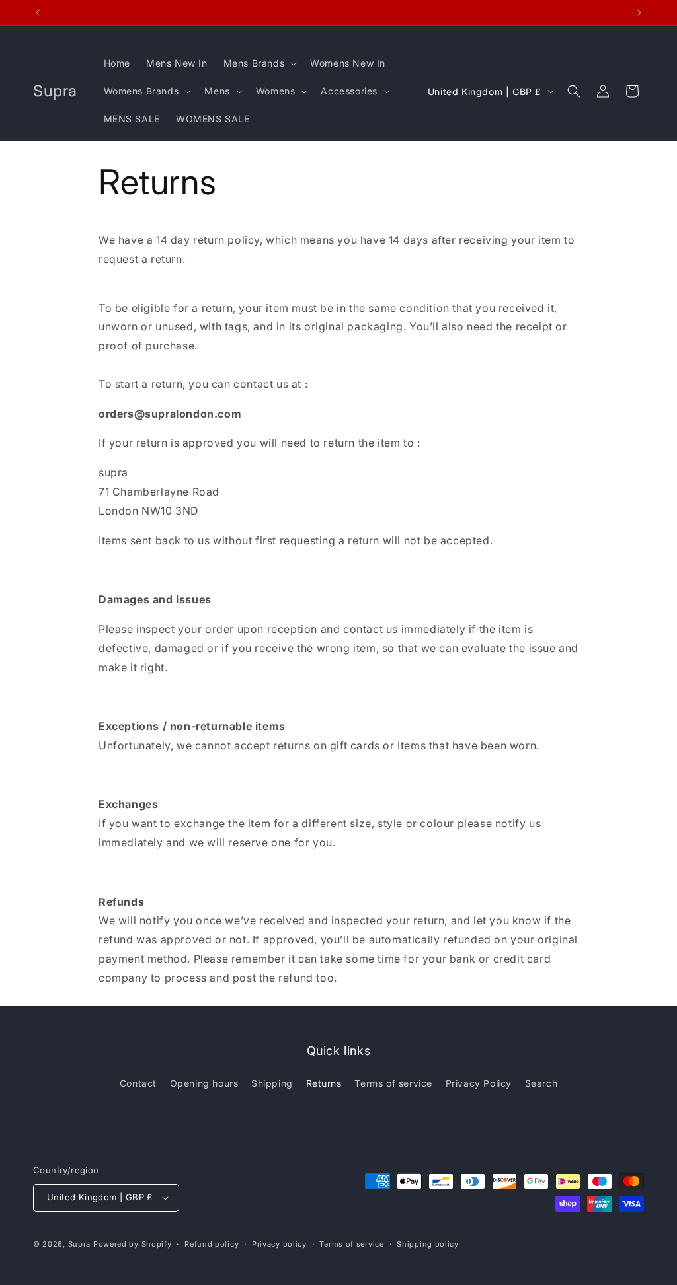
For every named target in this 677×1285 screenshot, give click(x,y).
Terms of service (393, 1083)
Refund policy (211, 1244)
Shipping (272, 1083)
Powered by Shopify (132, 1244)
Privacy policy (279, 1244)
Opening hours (204, 1083)
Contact (138, 1083)
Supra (79, 1244)
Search (541, 1083)
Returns (324, 1083)
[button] (259, 63)
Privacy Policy (479, 1083)
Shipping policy (428, 1244)
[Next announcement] (639, 12)
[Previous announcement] (37, 12)
